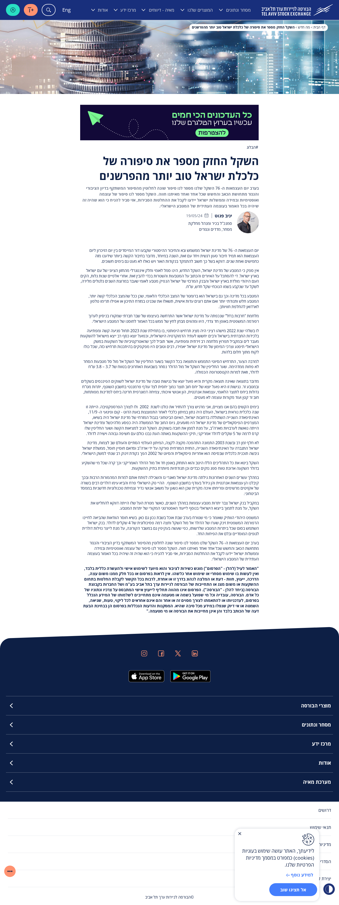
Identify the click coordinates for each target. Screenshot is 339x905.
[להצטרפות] (169, 122)
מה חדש (304, 27)
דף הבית (319, 27)
